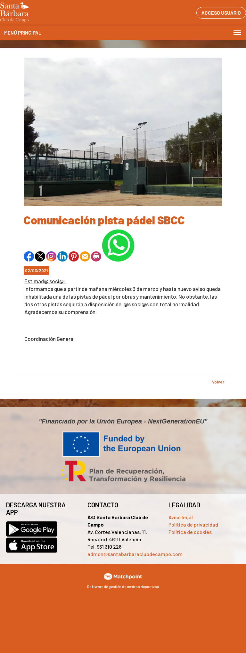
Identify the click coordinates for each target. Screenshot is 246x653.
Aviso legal (180, 517)
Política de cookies (190, 532)
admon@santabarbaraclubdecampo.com (135, 554)
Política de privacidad (193, 524)
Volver (218, 381)
